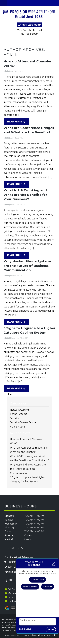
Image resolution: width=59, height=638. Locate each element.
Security (14, 418)
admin (6, 71)
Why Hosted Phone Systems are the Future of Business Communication (28, 265)
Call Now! (48, 587)
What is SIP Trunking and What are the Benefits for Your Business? (25, 194)
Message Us (14, 593)
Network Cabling (19, 409)
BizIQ (21, 629)
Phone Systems (18, 414)
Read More (14, 121)
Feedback (13, 601)
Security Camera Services (24, 422)
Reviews (12, 597)
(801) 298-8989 (31, 24)
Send (51, 629)
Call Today (13, 589)
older (8, 394)
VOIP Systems (17, 426)
